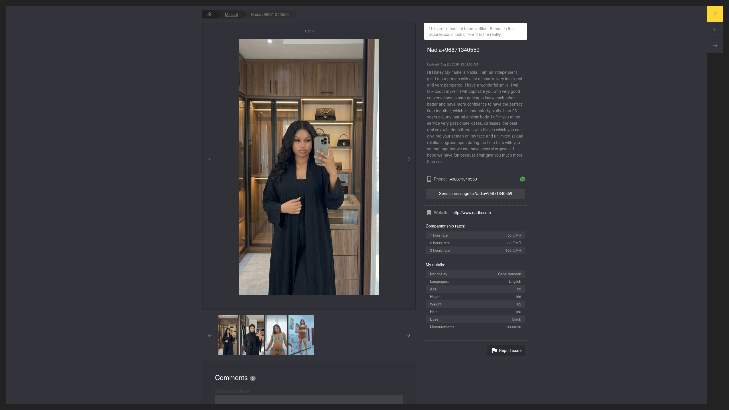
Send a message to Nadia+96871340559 (475, 193)
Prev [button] (210, 159)
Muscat (231, 14)
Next (715, 46)
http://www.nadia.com (471, 212)
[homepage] (209, 14)
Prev (715, 30)
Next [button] (407, 159)
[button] (229, 335)
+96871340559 (463, 179)
